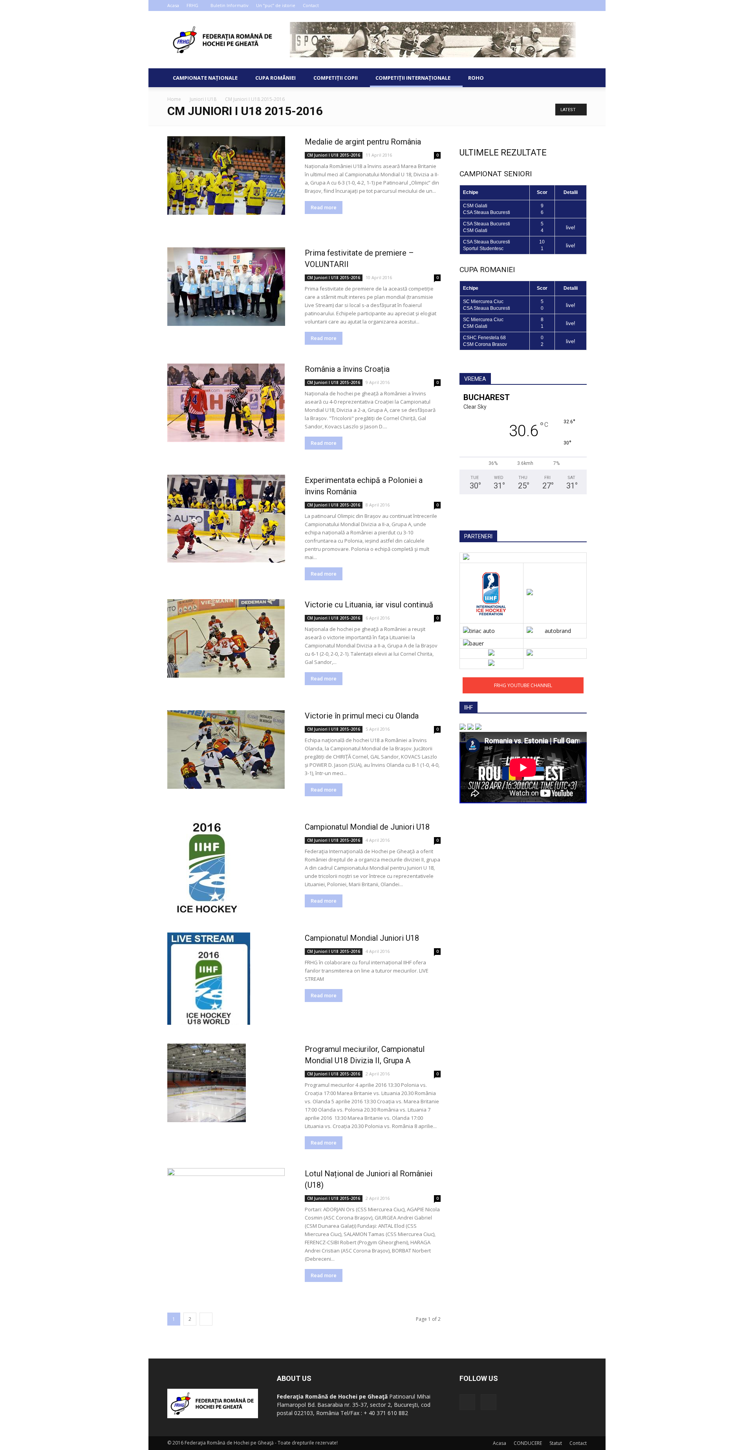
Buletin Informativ (229, 5)
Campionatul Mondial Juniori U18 (362, 938)
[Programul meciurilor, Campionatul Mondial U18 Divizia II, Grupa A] (206, 1083)
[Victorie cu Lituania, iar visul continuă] (226, 638)
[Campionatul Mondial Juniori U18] (208, 979)
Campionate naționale (205, 77)
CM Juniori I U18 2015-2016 (333, 155)
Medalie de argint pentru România (363, 141)
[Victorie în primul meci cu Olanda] (226, 749)
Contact (311, 5)
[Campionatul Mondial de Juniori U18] (206, 867)
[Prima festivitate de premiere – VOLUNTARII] (226, 286)
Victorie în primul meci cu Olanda (362, 715)
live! (570, 227)
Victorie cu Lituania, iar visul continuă (369, 604)
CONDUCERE (528, 1443)
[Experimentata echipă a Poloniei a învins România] (226, 519)
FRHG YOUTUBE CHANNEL (523, 685)
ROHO (476, 77)
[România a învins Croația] (226, 403)
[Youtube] (581, 5)
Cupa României (275, 77)
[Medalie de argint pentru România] (226, 175)
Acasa (173, 5)
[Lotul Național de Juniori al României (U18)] (226, 1199)
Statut (555, 1443)
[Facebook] (568, 5)
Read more (324, 207)
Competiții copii (335, 77)
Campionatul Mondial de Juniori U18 (367, 827)
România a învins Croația (347, 369)
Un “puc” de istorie (275, 5)
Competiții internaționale (412, 77)
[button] (577, 77)
